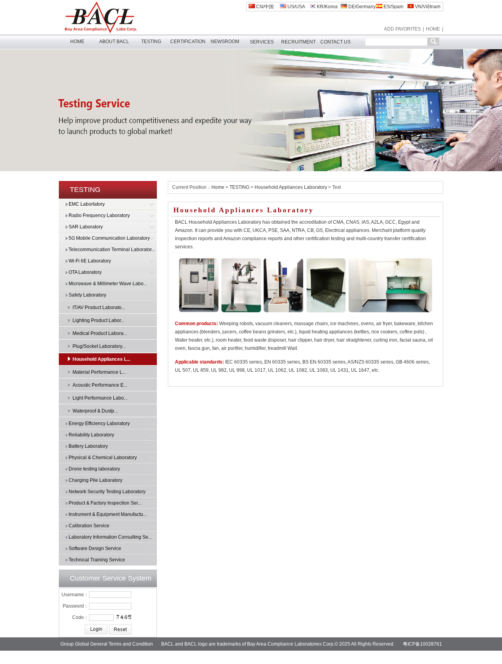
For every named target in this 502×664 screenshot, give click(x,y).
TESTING (151, 41)
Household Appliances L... (101, 359)
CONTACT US (335, 42)
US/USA (295, 6)
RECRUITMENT (298, 42)
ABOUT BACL (114, 41)
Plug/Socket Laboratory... (99, 346)
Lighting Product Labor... (98, 320)
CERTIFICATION (188, 41)
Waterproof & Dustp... (95, 411)
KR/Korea (327, 6)
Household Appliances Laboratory (291, 187)
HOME (433, 29)
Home (217, 187)
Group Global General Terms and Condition (106, 644)
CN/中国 (264, 6)
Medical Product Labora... (100, 333)
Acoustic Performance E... (100, 385)
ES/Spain (393, 6)
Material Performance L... (99, 372)
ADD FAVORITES (402, 29)
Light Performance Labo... (100, 398)
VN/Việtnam (427, 6)
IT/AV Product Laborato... (99, 307)
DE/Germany (361, 6)
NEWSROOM (225, 41)
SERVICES (262, 42)
